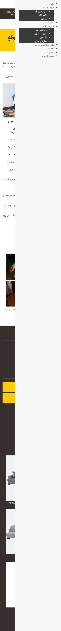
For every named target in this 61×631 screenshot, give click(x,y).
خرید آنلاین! (48, 8)
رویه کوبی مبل (41, 30)
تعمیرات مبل (48, 23)
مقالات (51, 49)
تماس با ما (49, 52)
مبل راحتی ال (41, 11)
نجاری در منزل (40, 34)
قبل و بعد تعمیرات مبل (44, 45)
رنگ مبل (43, 37)
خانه (52, 4)
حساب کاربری (48, 56)
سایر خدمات (48, 26)
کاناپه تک (43, 15)
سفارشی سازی (40, 41)
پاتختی (44, 19)
